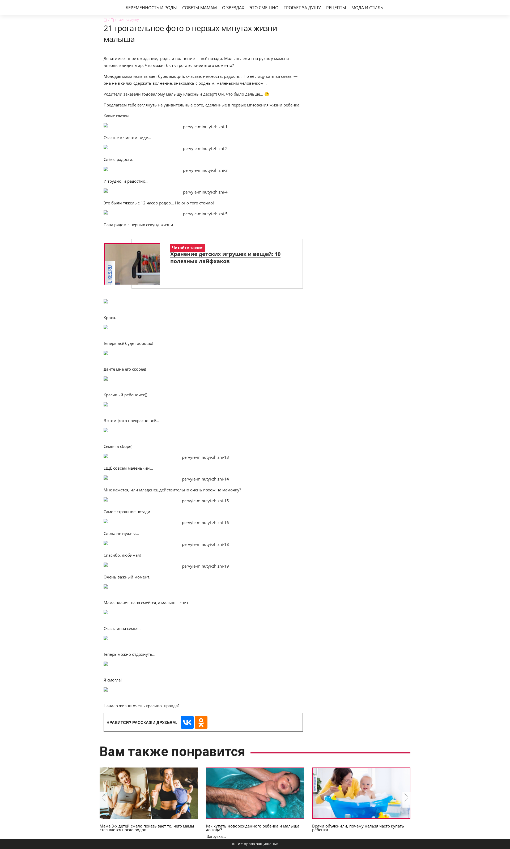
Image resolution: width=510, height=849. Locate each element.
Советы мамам (199, 8)
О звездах (233, 8)
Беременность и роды (151, 8)
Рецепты (336, 8)
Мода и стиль (367, 8)
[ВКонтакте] (187, 722)
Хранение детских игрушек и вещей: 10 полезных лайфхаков (225, 257)
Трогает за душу (302, 8)
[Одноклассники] (201, 722)
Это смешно (263, 8)
